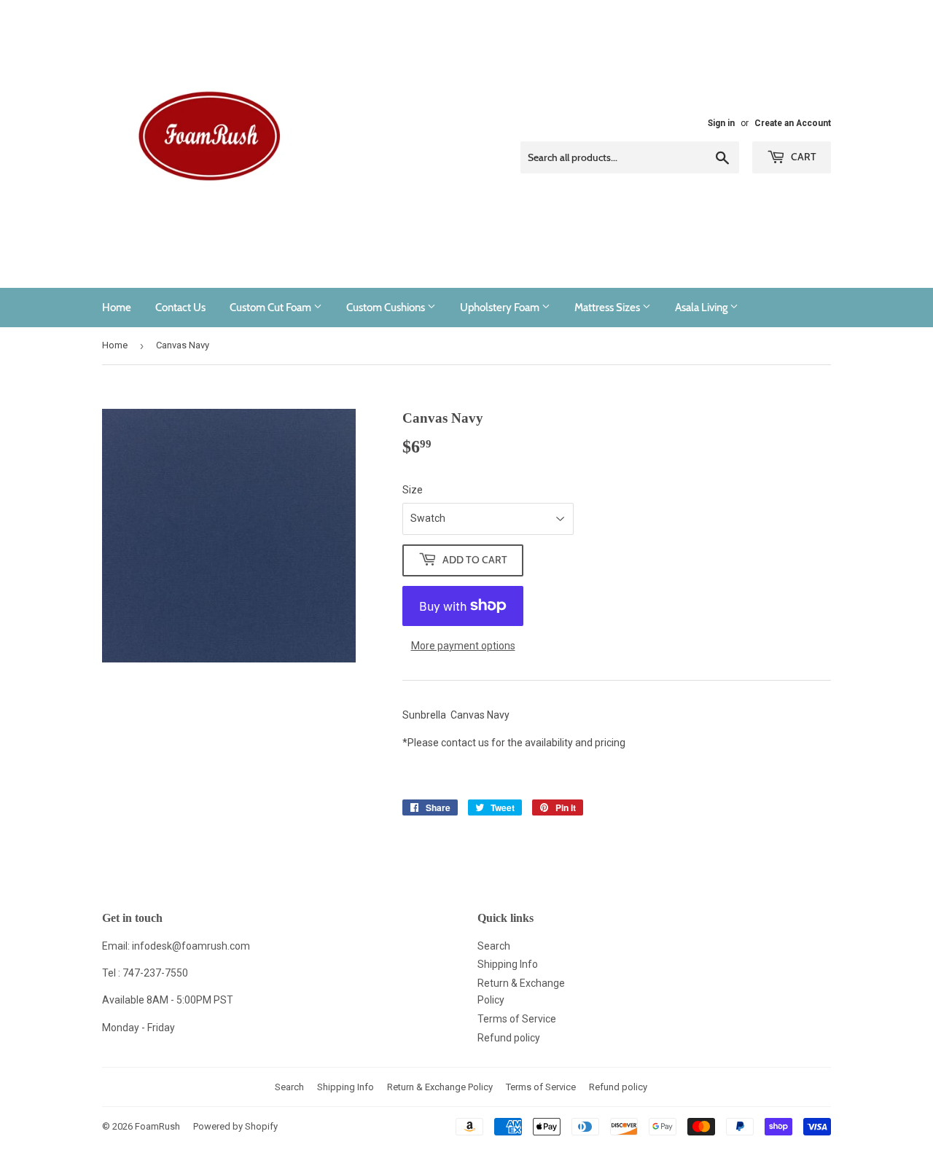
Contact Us (180, 307)
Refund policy (508, 1038)
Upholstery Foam (501, 307)
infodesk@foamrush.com (191, 946)
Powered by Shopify (235, 1126)
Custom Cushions (386, 307)
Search (493, 946)
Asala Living (702, 307)
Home (116, 307)
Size (412, 490)
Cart (802, 156)
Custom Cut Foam (271, 307)
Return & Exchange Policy (440, 1086)
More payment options (463, 646)
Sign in (721, 123)
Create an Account (792, 123)
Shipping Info (507, 964)
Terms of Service (516, 1019)
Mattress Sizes (608, 307)
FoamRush (157, 1126)
